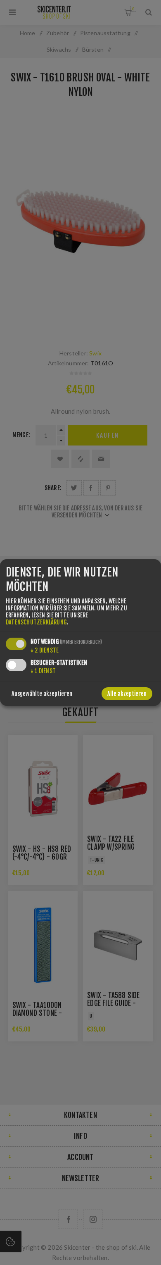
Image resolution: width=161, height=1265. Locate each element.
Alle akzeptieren (127, 693)
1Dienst (43, 670)
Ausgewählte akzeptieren (42, 693)
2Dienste (45, 650)
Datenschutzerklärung (36, 622)
